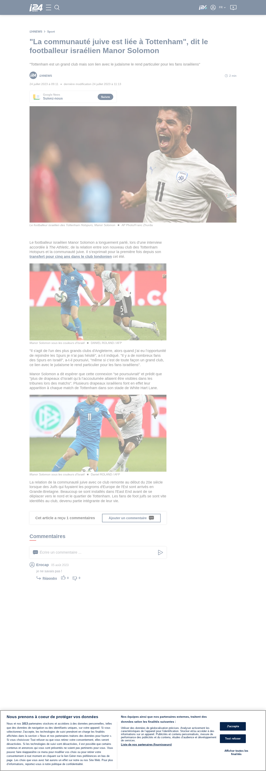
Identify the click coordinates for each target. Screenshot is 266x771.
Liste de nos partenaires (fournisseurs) (146, 744)
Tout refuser (233, 738)
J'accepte (233, 726)
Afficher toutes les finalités (236, 752)
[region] (133, 740)
